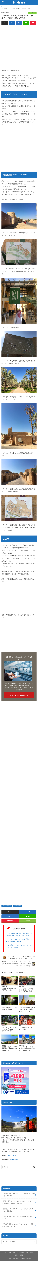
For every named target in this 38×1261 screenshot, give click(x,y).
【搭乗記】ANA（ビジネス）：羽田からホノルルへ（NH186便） (18, 1195)
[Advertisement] (19, 46)
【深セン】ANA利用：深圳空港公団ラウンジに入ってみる (18, 1218)
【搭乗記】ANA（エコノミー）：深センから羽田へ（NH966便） (18, 1210)
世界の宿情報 (20, 1252)
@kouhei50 (14, 1159)
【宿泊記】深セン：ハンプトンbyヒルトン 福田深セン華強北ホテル (17, 1225)
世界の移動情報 (19, 1255)
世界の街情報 (17, 905)
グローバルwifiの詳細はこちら (19, 695)
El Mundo (19, 2)
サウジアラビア (7, 905)
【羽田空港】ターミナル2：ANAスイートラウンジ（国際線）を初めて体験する (18, 1202)
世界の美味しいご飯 (10, 1252)
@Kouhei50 (12, 1155)
